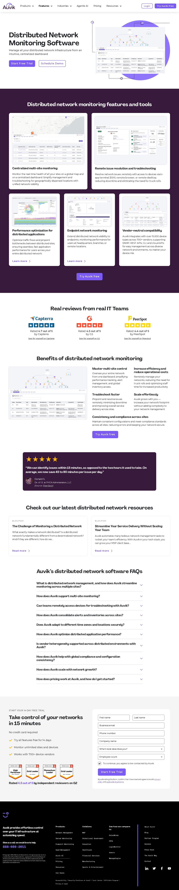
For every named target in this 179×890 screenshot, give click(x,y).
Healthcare (87, 850)
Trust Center (97, 880)
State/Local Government (92, 838)
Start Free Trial (22, 63)
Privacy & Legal (62, 884)
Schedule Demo (52, 63)
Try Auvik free (89, 276)
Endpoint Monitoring (65, 844)
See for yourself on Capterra (41, 338)
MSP (83, 832)
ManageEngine (115, 858)
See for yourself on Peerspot (137, 338)
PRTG (111, 841)
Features (44, 6)
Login (147, 6)
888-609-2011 (14, 846)
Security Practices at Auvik (79, 880)
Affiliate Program (111, 880)
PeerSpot (48, 485)
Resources (112, 6)
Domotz (112, 852)
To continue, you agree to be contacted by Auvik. (128, 763)
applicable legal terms (115, 782)
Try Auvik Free (165, 6)
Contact (147, 861)
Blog (146, 832)
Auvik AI (59, 855)
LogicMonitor (115, 847)
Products (25, 6)
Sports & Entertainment (92, 867)
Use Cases (60, 873)
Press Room (149, 850)
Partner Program (151, 838)
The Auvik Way (150, 855)
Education (86, 844)
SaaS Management (63, 850)
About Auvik (149, 827)
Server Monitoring (64, 838)
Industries (63, 6)
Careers (147, 844)
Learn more (19, 261)
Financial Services (91, 855)
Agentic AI (82, 6)
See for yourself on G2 (89, 338)
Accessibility (61, 880)
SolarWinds (114, 835)
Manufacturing (88, 861)
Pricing (97, 6)
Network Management (64, 832)
